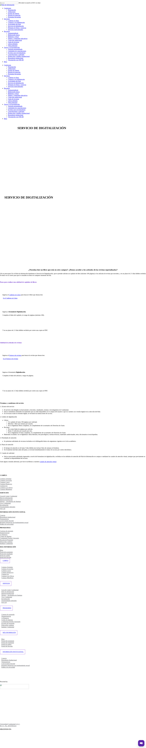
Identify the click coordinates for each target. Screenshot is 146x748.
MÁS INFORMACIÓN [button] (9, 632)
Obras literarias (12, 102)
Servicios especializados (15, 86)
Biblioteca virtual (13, 93)
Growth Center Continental (8, 496)
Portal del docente (5, 557)
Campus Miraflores (6, 489)
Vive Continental (5, 503)
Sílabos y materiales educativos (17, 95)
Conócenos (7, 65)
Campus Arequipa (5, 479)
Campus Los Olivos (6, 487)
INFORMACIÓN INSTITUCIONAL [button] (13, 652)
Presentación (12, 67)
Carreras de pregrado (6, 531)
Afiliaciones (11, 68)
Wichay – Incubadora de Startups (10, 501)
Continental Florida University (9, 538)
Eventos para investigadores (16, 110)
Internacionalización (6, 500)
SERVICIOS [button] (6, 583)
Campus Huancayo (6, 484)
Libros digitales (13, 101)
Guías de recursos (13, 99)
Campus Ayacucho (6, 480)
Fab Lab (2, 508)
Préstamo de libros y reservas (17, 85)
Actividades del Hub (14, 81)
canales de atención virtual (48, 461)
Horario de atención (14, 72)
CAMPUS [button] (5, 560)
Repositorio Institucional (7, 517)
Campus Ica (3, 486)
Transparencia (4, 519)
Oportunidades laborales (7, 507)
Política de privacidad (7, 524)
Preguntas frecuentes (14, 74)
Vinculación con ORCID (16, 117)
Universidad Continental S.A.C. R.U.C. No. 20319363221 (10, 725)
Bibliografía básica (14, 92)
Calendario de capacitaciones (17, 108)
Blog (5, 118)
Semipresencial (4, 533)
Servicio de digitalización (16, 83)
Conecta (2, 515)
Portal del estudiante (6, 554)
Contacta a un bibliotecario (16, 79)
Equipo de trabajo (13, 70)
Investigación (4, 505)
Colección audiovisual (15, 97)
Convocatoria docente (7, 521)
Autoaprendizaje (13, 90)
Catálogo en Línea (14, 295)
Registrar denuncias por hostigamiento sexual (14, 522)
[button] (10, 298)
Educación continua (6, 542)
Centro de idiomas (5, 536)
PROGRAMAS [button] (7, 608)
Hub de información (6, 498)
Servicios (7, 76)
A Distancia (3, 534)
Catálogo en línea (13, 77)
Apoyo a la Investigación (12, 104)
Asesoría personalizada (15, 106)
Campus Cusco (5, 482)
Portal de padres (5, 555)
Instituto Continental (6, 543)
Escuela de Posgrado (6, 540)
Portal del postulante (6, 552)
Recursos (7, 88)
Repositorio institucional (15, 115)
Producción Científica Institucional (19, 113)
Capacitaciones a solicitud (16, 111)
